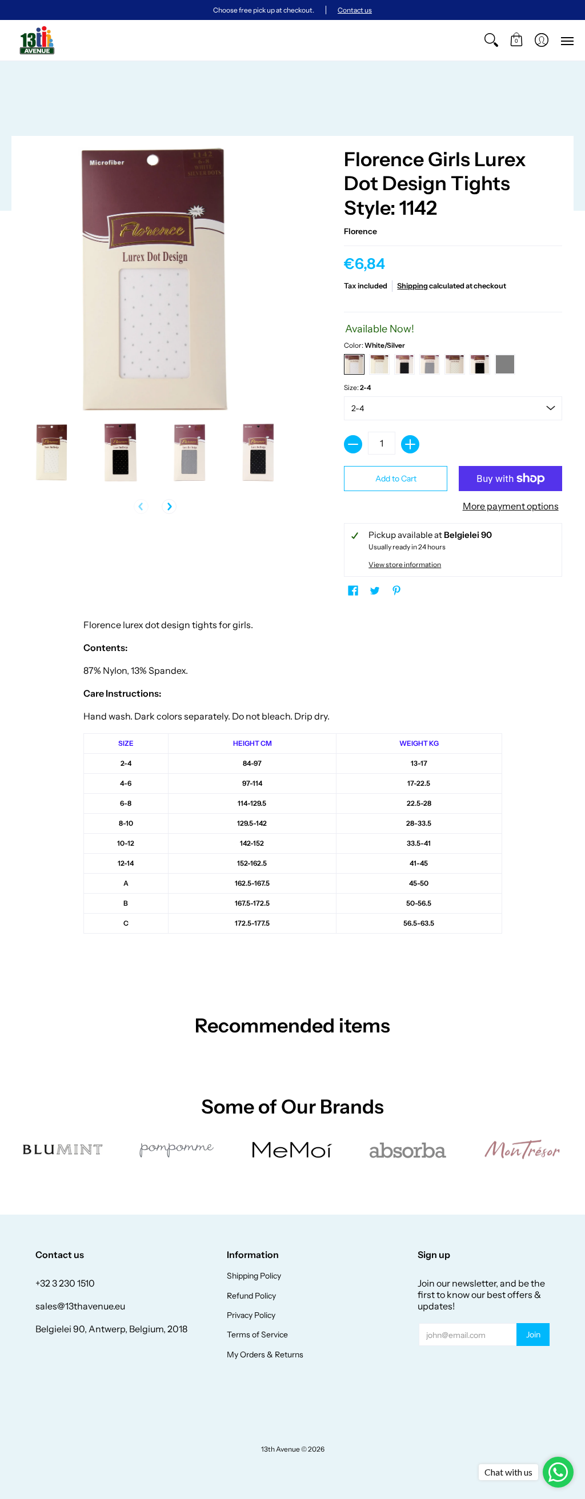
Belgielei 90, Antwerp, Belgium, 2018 (111, 1329)
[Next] (169, 506)
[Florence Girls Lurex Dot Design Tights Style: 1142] (52, 452)
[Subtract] (353, 444)
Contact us (355, 10)
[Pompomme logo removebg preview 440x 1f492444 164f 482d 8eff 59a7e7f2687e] (178, 1149)
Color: (374, 345)
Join (533, 1334)
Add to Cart (395, 478)
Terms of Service (257, 1334)
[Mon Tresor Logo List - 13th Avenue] (522, 1149)
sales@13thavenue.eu (80, 1306)
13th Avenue (280, 1449)
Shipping (412, 286)
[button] (516, 40)
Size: (357, 387)
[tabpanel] (292, 796)
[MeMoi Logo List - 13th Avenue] (292, 1150)
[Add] (410, 444)
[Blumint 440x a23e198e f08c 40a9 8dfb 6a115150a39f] (63, 1149)
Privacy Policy (251, 1315)
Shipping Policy (254, 1276)
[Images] (407, 1150)
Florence (360, 231)
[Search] (491, 40)
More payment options (511, 506)
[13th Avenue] (37, 40)
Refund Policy (251, 1296)
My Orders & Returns (265, 1354)
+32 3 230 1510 (65, 1283)
